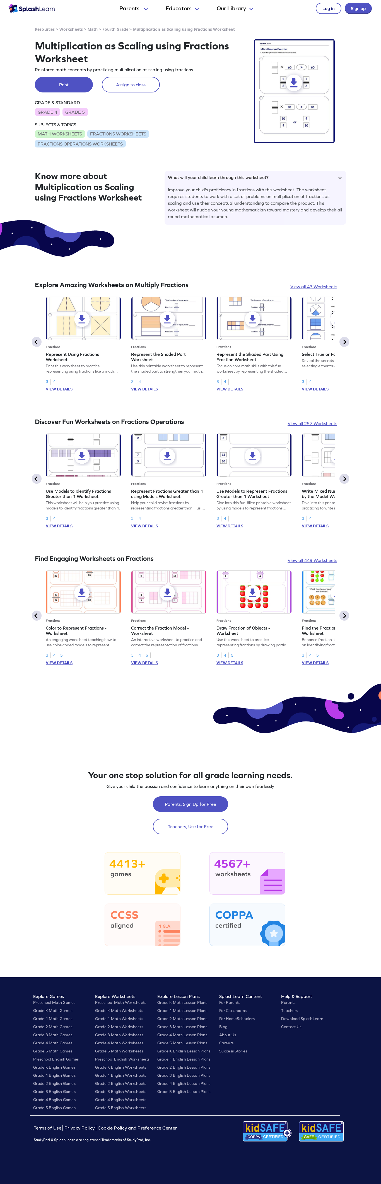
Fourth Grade (115, 29)
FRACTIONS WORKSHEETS (118, 133)
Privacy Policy (79, 1128)
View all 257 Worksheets (312, 423)
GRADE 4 (47, 112)
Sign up (358, 8)
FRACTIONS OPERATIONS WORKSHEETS (80, 143)
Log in (328, 8)
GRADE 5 (75, 112)
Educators (179, 8)
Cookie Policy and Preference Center (137, 1128)
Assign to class (131, 84)
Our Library (231, 8)
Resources (45, 29)
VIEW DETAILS (59, 389)
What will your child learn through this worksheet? (218, 177)
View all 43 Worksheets (313, 286)
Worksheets (71, 29)
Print (64, 84)
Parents (130, 8)
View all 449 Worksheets (312, 560)
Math (93, 29)
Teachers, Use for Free (190, 826)
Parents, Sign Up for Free (190, 804)
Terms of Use (48, 1128)
